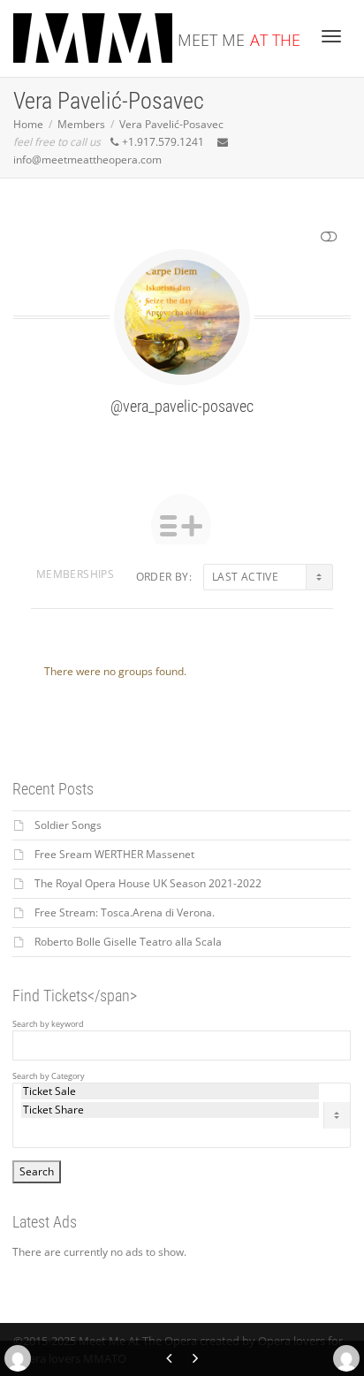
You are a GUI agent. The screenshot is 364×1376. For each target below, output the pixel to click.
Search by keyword (48, 1024)
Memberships (75, 574)
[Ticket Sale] (170, 1091)
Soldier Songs (68, 824)
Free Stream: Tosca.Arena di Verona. (124, 912)
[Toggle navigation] (331, 36)
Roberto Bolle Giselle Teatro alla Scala (128, 941)
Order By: (164, 576)
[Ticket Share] (170, 1110)
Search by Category (48, 1076)
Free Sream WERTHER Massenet (114, 854)
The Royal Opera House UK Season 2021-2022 (148, 883)
